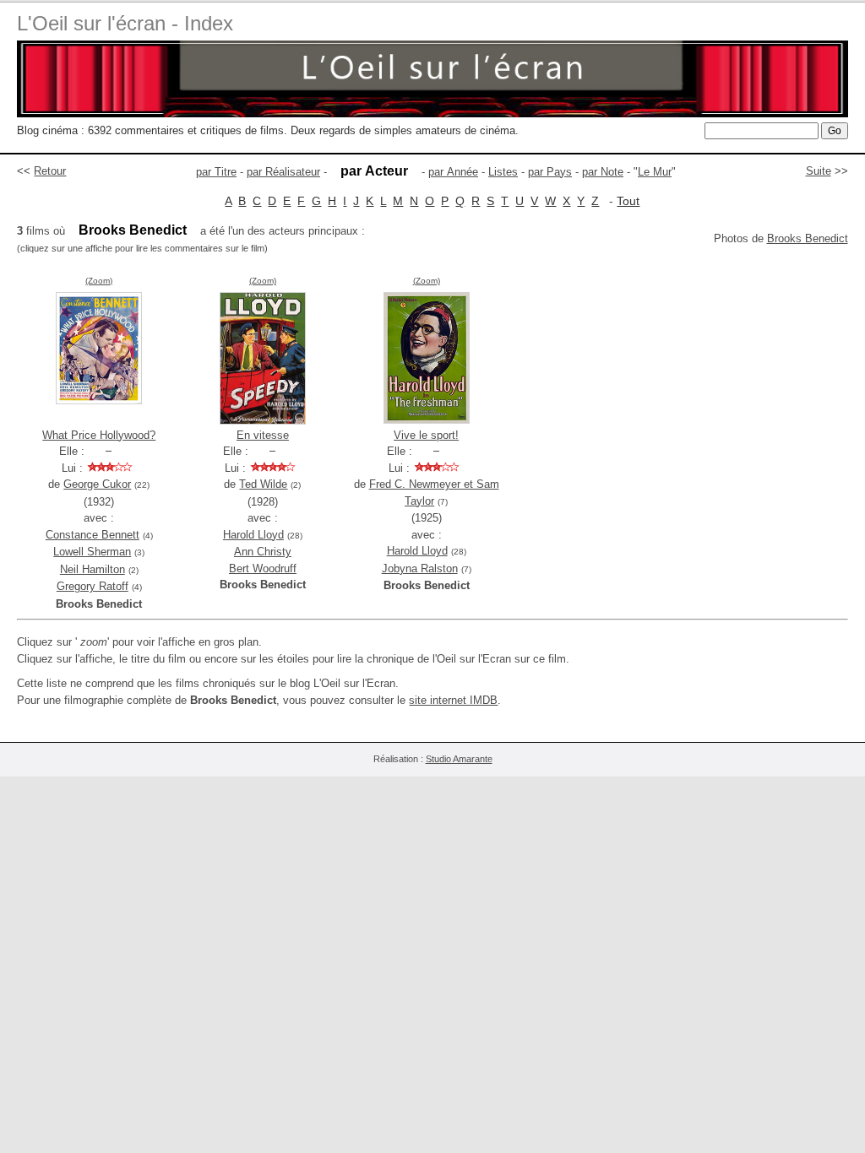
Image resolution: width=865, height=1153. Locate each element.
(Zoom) (98, 280)
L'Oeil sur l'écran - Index (125, 23)
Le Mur (655, 171)
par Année (453, 171)
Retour (50, 171)
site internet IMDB (453, 700)
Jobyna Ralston (420, 568)
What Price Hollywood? (98, 435)
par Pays (550, 171)
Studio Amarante (459, 759)
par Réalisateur (283, 171)
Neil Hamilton (92, 569)
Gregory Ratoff (92, 586)
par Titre (216, 171)
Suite (818, 171)
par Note (602, 171)
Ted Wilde (263, 484)
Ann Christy (262, 551)
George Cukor (97, 484)
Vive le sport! (426, 435)
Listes (503, 171)
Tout (628, 201)
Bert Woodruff (262, 568)
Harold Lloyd (253, 534)
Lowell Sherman (92, 551)
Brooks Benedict (807, 238)
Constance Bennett (92, 534)
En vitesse (263, 435)
